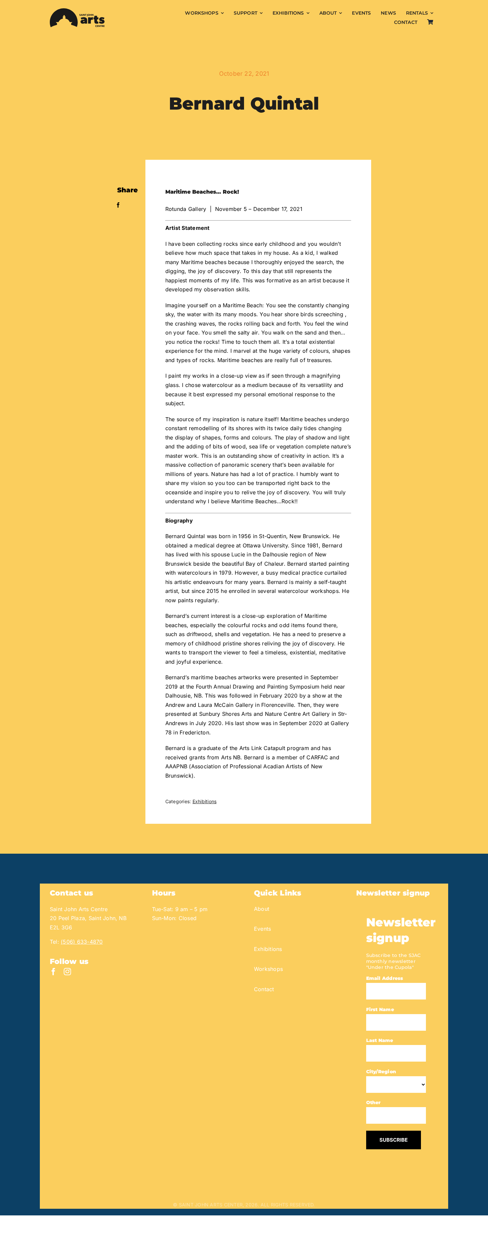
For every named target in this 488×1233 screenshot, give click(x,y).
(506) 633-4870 (82, 941)
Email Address (384, 978)
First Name (380, 1009)
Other (373, 1102)
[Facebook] (118, 205)
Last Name (379, 1040)
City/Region (381, 1072)
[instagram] (67, 971)
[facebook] (53, 971)
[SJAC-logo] (77, 11)
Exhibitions (205, 801)
